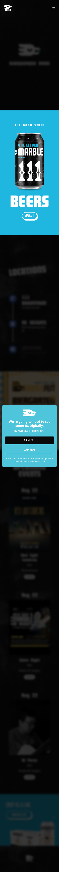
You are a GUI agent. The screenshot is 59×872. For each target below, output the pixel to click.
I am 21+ (29, 440)
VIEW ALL (29, 216)
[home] (9, 6)
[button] (54, 8)
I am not (29, 449)
